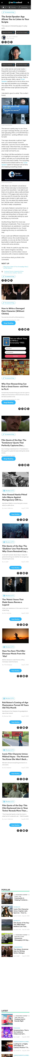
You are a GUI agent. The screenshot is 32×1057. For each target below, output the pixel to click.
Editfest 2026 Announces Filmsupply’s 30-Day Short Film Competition (21, 936)
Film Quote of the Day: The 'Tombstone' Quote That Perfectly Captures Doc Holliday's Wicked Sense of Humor (13, 445)
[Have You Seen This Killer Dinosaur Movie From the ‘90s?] (15, 635)
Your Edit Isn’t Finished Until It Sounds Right (19, 1016)
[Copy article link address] (11, 42)
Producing (17, 1025)
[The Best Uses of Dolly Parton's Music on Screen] (15, 841)
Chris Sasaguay (8, 664)
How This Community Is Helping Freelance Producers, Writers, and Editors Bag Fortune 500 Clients (21, 897)
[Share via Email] (8, 42)
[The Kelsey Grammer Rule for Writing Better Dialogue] (7, 948)
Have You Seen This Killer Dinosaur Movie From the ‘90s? (13, 653)
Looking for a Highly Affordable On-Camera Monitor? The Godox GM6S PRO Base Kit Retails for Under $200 (21, 1045)
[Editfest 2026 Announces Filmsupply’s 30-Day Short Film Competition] (7, 935)
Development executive (8, 271)
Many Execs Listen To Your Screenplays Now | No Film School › (15, 267)
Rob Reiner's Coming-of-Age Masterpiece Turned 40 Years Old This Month (15, 705)
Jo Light (5, 455)
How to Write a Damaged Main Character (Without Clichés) (13, 311)
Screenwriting (24, 7)
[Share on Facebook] (2, 42)
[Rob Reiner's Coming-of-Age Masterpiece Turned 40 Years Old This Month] (15, 687)
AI (5, 7)
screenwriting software (18, 271)
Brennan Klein (7, 716)
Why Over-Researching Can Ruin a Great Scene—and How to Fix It (14, 386)
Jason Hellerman (13, 36)
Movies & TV (10, 490)
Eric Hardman (7, 613)
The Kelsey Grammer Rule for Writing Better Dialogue (21, 948)
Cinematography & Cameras (21, 1038)
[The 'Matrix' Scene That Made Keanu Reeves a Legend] (15, 584)
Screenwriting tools (8, 272)
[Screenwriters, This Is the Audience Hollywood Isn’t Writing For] (7, 1029)
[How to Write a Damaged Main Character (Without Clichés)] (15, 291)
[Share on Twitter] (5, 42)
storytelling (14, 272)
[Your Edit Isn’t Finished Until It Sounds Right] (7, 1016)
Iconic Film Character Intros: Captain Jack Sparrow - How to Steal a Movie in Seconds (21, 909)
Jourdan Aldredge (19, 1047)
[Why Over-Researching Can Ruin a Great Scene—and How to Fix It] (15, 367)
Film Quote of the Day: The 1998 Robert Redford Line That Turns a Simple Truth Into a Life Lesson (21, 923)
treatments (20, 272)
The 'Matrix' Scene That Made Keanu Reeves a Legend (13, 602)
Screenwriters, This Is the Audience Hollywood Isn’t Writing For (21, 1029)
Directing (13, 7)
